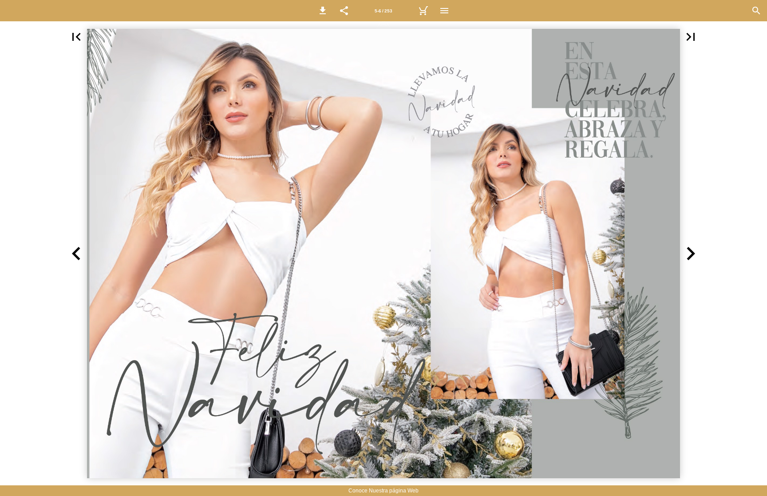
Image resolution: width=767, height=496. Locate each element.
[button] (322, 10)
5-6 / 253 (383, 10)
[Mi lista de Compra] (423, 10)
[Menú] (444, 10)
